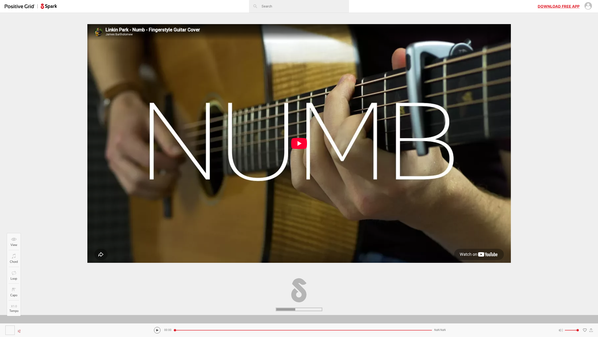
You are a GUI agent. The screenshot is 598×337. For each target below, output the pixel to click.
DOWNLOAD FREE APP (559, 6)
